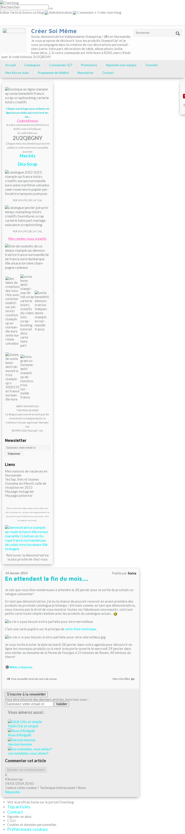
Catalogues (32, 65)
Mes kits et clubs (17, 73)
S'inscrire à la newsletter (26, 694)
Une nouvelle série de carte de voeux (34, 678)
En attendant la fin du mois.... (46, 578)
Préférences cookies (27, 829)
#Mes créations (20, 667)
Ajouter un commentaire (26, 770)
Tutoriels (151, 65)
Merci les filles (121, 678)
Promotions (89, 65)
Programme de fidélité (53, 73)
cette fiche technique (80, 629)
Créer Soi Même (54, 30)
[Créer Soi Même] (14, 39)
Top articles (18, 806)
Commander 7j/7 (60, 65)
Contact (108, 73)
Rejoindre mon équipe (121, 65)
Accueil (10, 65)
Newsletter (85, 73)
